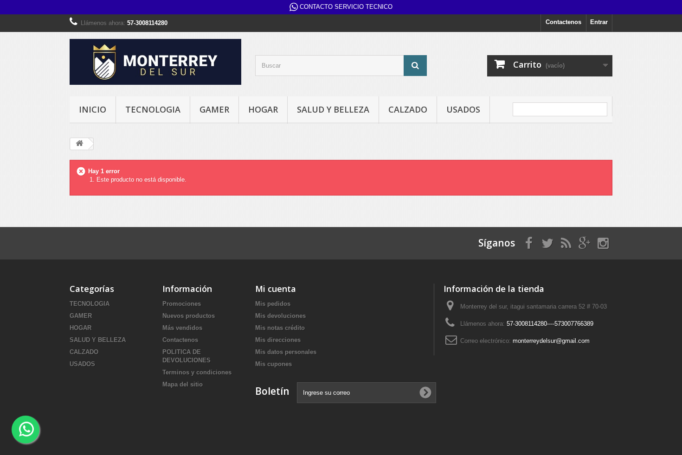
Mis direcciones (278, 339)
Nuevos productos (188, 315)
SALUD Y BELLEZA (333, 109)
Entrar (599, 22)
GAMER (214, 109)
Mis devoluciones (280, 315)
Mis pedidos (272, 303)
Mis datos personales (285, 351)
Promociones (181, 303)
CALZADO (407, 109)
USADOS (463, 109)
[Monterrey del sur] (155, 62)
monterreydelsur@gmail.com (551, 340)
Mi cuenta (275, 288)
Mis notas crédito (280, 327)
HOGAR (263, 109)
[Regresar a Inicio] (79, 144)
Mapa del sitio (182, 384)
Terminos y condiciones (197, 372)
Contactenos (563, 22)
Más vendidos (182, 327)
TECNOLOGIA (152, 109)
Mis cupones (273, 363)
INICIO (92, 109)
